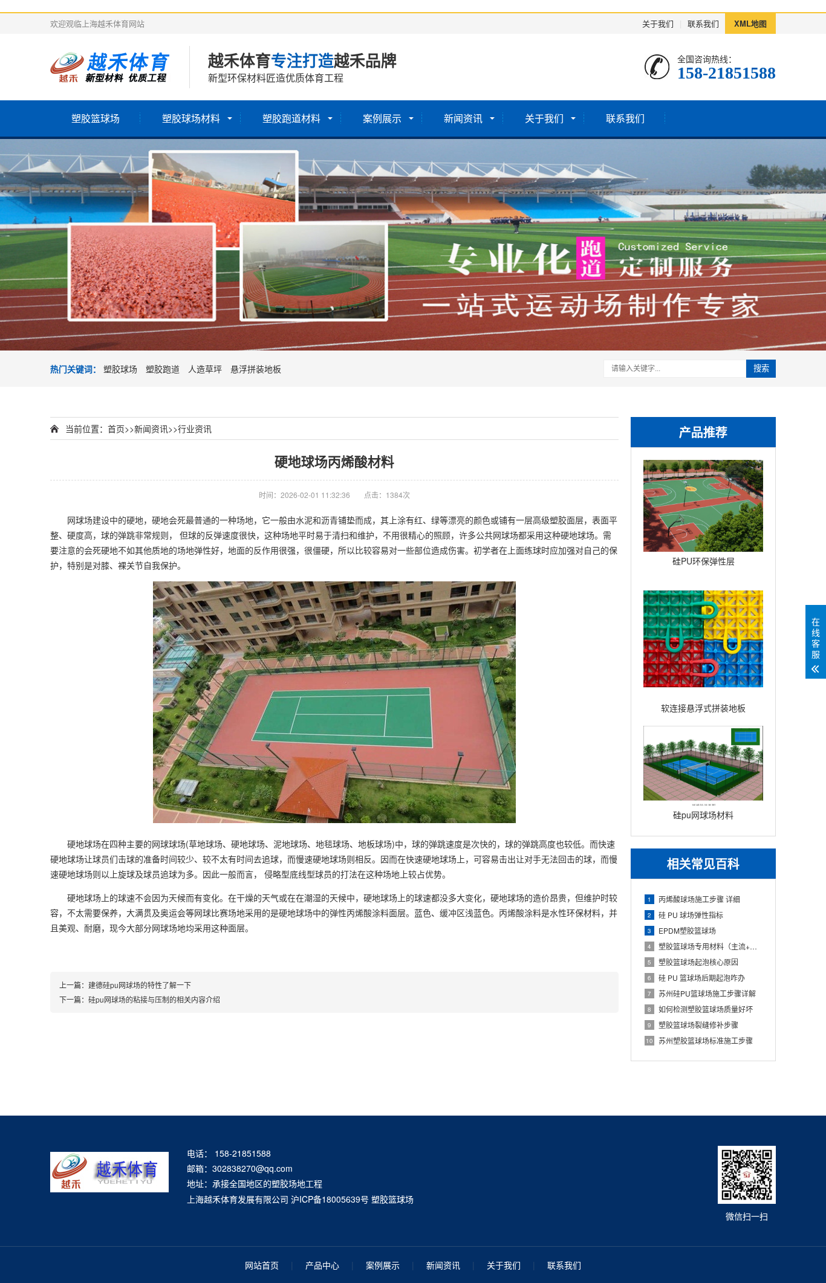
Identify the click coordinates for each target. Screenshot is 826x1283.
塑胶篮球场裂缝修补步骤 (693, 1025)
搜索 (761, 368)
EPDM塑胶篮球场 (682, 930)
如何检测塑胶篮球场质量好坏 (700, 1009)
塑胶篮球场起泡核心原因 (693, 962)
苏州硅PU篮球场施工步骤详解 (702, 993)
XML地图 (750, 23)
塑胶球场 (120, 369)
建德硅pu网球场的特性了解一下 (139, 985)
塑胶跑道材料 (291, 118)
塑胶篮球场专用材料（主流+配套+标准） (705, 946)
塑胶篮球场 (95, 118)
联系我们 (703, 23)
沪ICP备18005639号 (330, 1199)
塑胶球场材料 (191, 118)
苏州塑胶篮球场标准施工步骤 (699, 1040)
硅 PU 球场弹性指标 (685, 915)
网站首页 (262, 1265)
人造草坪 (205, 369)
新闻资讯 (463, 118)
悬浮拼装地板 (255, 369)
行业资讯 (195, 428)
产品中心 (322, 1265)
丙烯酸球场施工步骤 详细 (694, 899)
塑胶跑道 (163, 369)
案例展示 (382, 118)
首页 (116, 428)
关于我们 (658, 23)
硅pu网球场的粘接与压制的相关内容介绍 (154, 999)
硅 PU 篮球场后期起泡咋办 (696, 977)
